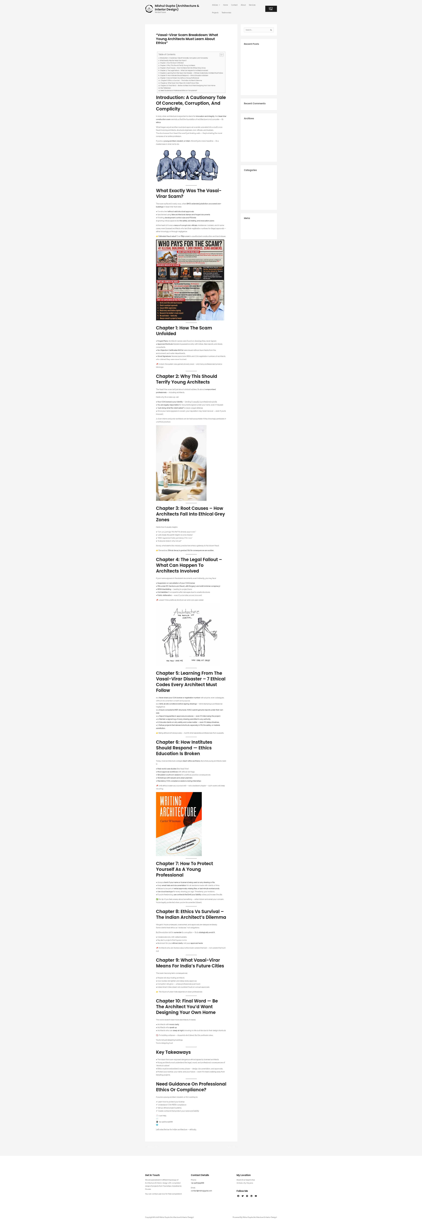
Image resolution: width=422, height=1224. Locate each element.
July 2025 (247, 127)
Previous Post (151, 1147)
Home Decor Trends (252, 186)
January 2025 (249, 146)
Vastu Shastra (249, 205)
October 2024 (249, 157)
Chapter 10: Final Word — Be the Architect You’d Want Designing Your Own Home (187, 85)
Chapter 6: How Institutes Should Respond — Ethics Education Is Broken (184, 75)
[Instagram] (247, 1196)
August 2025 (249, 124)
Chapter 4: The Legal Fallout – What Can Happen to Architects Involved (184, 70)
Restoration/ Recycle (252, 197)
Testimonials (226, 13)
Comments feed (250, 231)
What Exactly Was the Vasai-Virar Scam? (173, 60)
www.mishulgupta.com (167, 1125)
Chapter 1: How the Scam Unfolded (172, 63)
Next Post (232, 1147)
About (243, 5)
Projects (215, 13)
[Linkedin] (251, 1196)
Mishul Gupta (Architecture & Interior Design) (177, 7)
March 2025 (248, 142)
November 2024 (250, 153)
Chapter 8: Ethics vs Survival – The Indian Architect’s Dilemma (181, 80)
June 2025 (248, 131)
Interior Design (249, 190)
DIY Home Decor (250, 179)
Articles (215, 5)
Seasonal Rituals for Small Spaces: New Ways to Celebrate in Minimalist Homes (258, 52)
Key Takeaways (165, 88)
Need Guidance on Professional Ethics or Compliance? (179, 90)
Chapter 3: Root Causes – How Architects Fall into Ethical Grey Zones (183, 68)
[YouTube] (255, 1196)
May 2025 (247, 135)
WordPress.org (250, 234)
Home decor (249, 183)
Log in (246, 223)
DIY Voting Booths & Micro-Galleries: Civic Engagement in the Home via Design (258, 76)
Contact (234, 5)
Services (252, 5)
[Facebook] (238, 1196)
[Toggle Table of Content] (220, 55)
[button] (219, 5)
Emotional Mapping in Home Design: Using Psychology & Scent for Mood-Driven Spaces (258, 87)
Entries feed (248, 227)
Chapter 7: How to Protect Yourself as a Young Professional (179, 78)
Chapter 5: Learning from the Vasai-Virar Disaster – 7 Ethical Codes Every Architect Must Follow (191, 73)
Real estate (248, 194)
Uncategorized (250, 201)
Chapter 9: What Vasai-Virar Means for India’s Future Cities (179, 83)
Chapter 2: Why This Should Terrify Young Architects (177, 65)
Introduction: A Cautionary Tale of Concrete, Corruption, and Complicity (184, 58)
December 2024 (250, 149)
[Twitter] (242, 1196)
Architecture (162, 47)
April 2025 (248, 138)
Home (225, 5)
